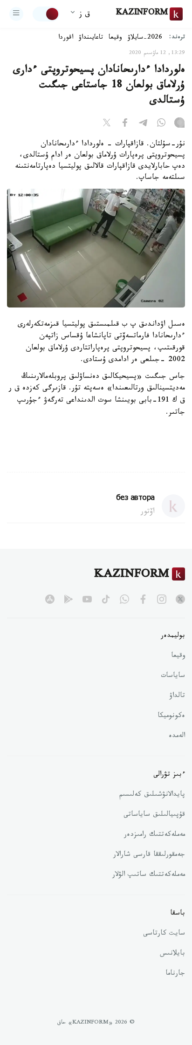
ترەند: (177, 38)
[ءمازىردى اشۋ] (16, 14)
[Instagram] (179, 124)
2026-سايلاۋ (145, 38)
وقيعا (115, 38)
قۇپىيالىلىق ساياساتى (154, 815)
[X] (106, 124)
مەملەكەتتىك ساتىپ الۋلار (148, 875)
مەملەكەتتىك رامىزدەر (154, 835)
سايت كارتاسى (164, 934)
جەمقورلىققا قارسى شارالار (149, 855)
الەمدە (177, 736)
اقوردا (65, 38)
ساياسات (173, 676)
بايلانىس (172, 954)
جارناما (175, 974)
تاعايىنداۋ (91, 38)
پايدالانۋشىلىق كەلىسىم (152, 795)
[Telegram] (143, 124)
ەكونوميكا (171, 716)
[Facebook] (124, 124)
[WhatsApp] (161, 124)
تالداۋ (177, 696)
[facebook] (143, 599)
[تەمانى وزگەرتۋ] (46, 14)
